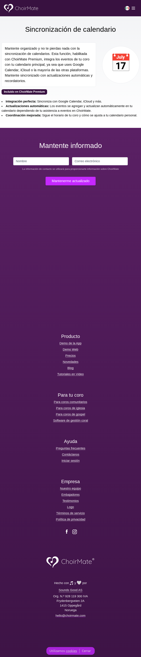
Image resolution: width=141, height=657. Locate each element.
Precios (70, 355)
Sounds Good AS (70, 590)
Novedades (70, 362)
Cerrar (86, 651)
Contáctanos (70, 454)
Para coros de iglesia (70, 408)
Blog (70, 368)
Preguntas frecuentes (70, 448)
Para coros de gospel (70, 414)
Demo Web (70, 349)
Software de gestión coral (70, 420)
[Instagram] (75, 531)
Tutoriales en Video (70, 374)
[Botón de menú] (130, 8)
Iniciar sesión (71, 460)
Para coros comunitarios (70, 402)
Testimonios (70, 501)
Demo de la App (70, 343)
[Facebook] (66, 531)
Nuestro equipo (70, 488)
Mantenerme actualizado (70, 181)
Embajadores (70, 494)
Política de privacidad (70, 519)
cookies (71, 651)
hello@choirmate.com (70, 615)
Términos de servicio (70, 513)
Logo (70, 507)
